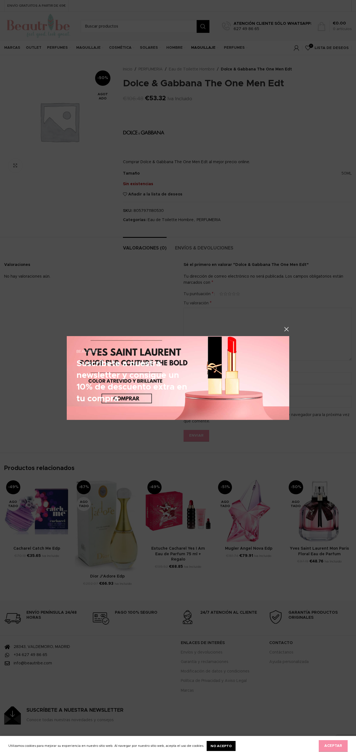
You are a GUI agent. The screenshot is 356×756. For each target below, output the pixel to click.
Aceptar (333, 746)
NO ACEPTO (221, 746)
